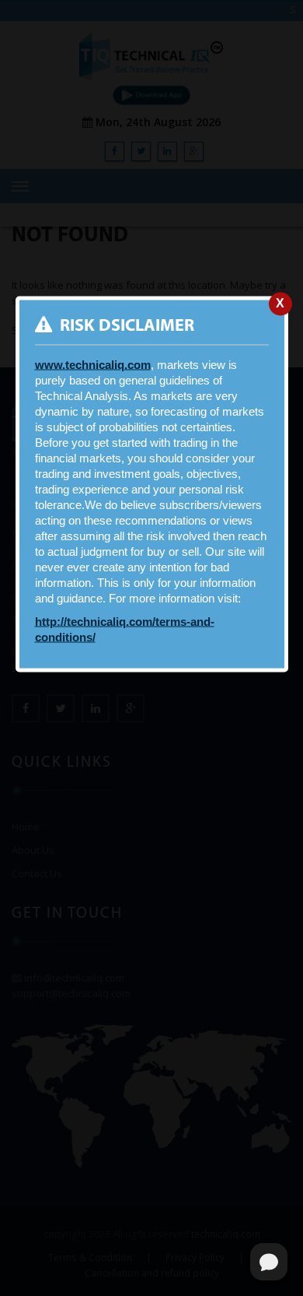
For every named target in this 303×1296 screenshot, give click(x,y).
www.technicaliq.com (93, 364)
